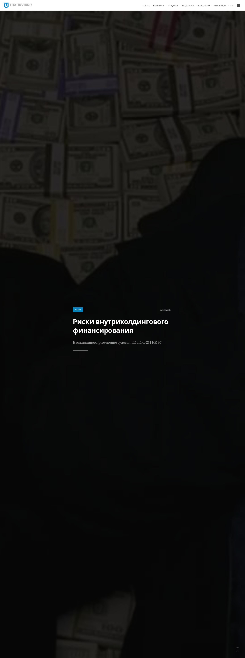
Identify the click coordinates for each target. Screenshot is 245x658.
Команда (158, 5)
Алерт (78, 310)
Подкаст (173, 5)
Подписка (188, 5)
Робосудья (220, 5)
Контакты (204, 5)
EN (231, 5)
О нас (146, 5)
